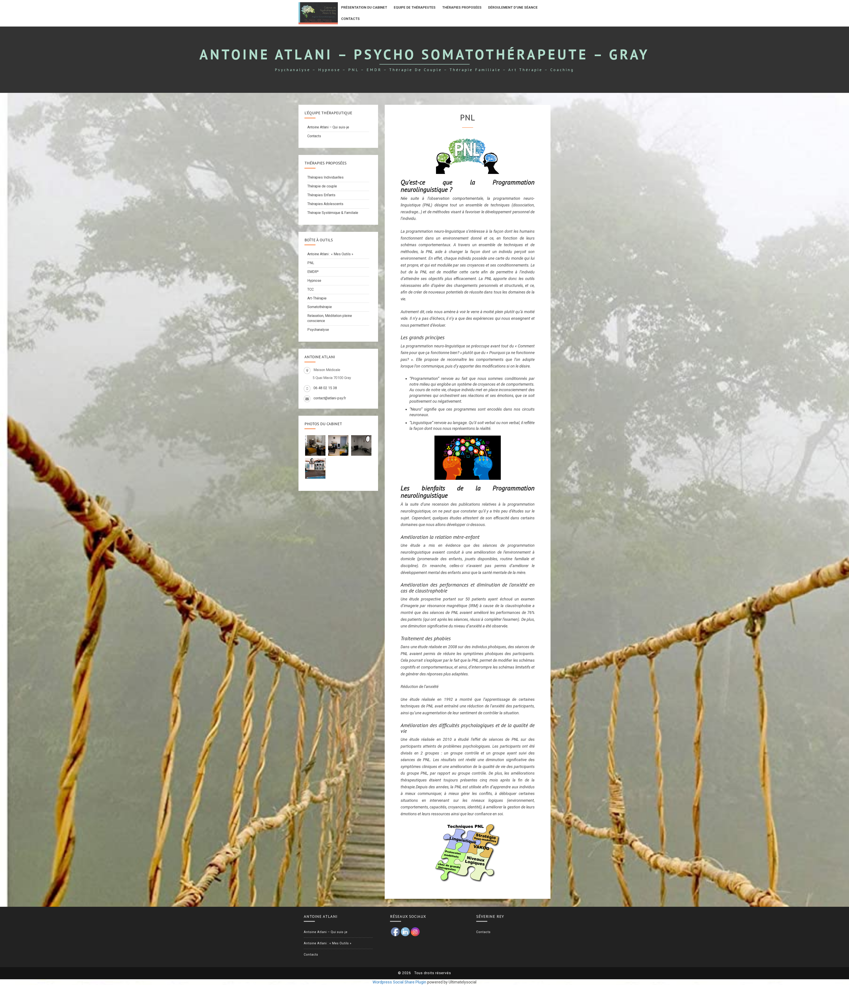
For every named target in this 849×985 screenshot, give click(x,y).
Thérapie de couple (322, 186)
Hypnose (314, 280)
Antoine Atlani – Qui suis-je (328, 127)
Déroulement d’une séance (513, 8)
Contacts (350, 19)
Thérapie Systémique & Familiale (332, 213)
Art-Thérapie (317, 298)
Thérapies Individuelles (325, 177)
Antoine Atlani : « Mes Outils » (330, 254)
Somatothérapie (319, 307)
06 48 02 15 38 (325, 388)
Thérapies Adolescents (325, 204)
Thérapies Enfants (321, 195)
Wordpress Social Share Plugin (400, 982)
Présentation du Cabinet (364, 8)
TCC (310, 289)
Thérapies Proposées (462, 8)
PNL (310, 263)
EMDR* (313, 272)
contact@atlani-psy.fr (330, 398)
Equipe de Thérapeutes (415, 8)
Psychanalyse (318, 330)
